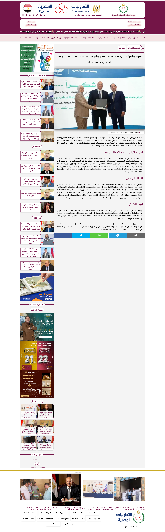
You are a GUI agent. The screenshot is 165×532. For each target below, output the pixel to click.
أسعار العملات (37, 304)
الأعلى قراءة (37, 401)
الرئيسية (92, 513)
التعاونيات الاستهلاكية (45, 518)
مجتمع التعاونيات (104, 38)
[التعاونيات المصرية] (37, 300)
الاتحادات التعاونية (42, 38)
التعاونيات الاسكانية (78, 518)
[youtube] (41, 15)
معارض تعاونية (133, 38)
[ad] (37, 58)
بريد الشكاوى (56, 38)
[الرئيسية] (144, 37)
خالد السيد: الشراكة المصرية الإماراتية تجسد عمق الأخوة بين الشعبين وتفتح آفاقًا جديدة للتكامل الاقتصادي (112, 31)
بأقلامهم (28, 38)
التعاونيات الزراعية (30, 513)
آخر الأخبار (37, 218)
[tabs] (23, 15)
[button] (22, 58)
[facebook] (48, 15)
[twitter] (44, 15)
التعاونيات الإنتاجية (76, 513)
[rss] (33, 15)
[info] (26, 15)
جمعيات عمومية (70, 38)
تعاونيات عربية (119, 38)
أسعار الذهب (37, 310)
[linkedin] (37, 15)
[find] (30, 15)
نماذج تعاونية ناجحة (87, 38)
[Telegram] (118, 235)
